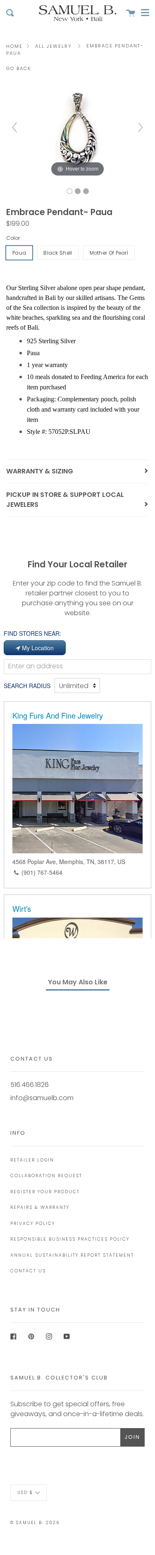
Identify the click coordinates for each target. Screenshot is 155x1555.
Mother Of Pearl (109, 252)
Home (14, 46)
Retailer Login (32, 1160)
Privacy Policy (32, 1223)
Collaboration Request (46, 1176)
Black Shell (57, 252)
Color (13, 237)
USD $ (25, 1492)
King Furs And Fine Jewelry (57, 715)
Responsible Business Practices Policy (69, 1239)
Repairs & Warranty (39, 1207)
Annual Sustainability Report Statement (72, 1255)
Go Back (18, 68)
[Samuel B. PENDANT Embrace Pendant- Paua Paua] (69, 191)
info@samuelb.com (42, 1098)
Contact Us (28, 1271)
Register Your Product (45, 1192)
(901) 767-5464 (41, 872)
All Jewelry (53, 46)
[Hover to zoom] (77, 131)
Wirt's (21, 908)
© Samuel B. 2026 (35, 1523)
